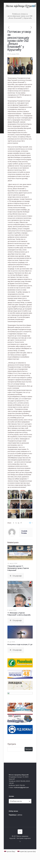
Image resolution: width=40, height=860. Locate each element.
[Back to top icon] (20, 831)
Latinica (19, 815)
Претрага (11, 744)
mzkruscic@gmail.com (21, 787)
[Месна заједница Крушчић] (20, 6)
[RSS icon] (20, 841)
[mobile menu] (33, 6)
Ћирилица (12, 815)
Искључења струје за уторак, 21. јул (19, 644)
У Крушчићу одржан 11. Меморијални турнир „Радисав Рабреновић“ (18, 568)
